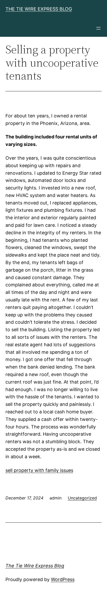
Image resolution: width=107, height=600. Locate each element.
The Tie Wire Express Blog (38, 9)
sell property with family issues (39, 470)
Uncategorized (82, 497)
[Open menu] (98, 28)
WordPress (63, 579)
